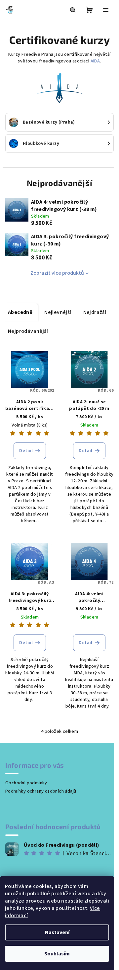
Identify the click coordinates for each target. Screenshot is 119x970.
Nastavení (57, 932)
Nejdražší (94, 312)
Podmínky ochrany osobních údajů (40, 791)
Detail (26, 450)
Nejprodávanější (28, 331)
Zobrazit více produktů (57, 273)
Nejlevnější (57, 312)
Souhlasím (57, 953)
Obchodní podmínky (26, 783)
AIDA (95, 61)
